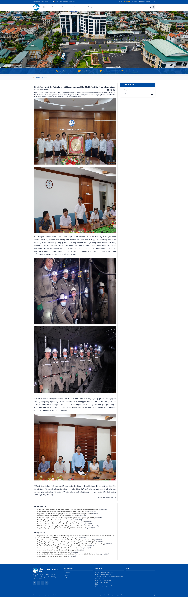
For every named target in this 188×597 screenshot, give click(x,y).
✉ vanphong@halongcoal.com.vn (141, 1)
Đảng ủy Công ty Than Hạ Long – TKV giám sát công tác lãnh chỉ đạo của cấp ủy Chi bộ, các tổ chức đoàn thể (65, 540)
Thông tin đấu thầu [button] (73, 7)
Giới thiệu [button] (50, 7)
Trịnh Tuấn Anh (106, 497)
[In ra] (111, 90)
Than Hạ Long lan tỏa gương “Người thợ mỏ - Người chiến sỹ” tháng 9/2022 (57, 550)
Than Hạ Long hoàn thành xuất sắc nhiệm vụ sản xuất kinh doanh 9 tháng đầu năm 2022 (60, 548)
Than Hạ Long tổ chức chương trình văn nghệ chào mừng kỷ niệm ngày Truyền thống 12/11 (61, 522)
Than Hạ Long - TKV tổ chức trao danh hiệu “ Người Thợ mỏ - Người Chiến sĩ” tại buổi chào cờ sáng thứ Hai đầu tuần (68, 509)
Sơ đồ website (120, 595)
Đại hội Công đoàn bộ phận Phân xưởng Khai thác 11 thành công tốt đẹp (55, 520)
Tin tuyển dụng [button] (88, 7)
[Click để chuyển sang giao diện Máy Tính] (154, 595)
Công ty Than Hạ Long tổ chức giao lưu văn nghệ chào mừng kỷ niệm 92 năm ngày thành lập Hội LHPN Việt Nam (66, 542)
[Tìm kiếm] (154, 2)
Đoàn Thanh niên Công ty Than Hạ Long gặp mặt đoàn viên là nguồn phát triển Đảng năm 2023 (62, 546)
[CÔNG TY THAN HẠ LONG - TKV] (36, 7)
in (46, 583)
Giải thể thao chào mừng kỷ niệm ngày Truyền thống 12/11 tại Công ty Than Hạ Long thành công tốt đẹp (64, 526)
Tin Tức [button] (61, 7)
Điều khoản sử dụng (108, 595)
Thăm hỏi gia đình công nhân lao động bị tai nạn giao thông (52, 556)
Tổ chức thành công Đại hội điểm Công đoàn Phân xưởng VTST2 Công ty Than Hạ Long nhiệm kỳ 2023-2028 (65, 518)
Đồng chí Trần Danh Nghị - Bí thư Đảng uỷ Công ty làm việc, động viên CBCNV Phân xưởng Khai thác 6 (64, 513)
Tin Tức (67, 575)
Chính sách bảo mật (95, 595)
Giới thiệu (67, 572)
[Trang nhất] (43, 7)
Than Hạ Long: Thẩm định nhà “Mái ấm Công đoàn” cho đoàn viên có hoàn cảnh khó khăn (60, 524)
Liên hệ (67, 577)
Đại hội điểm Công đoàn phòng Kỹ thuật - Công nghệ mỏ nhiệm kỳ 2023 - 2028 (57, 515)
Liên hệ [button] (99, 7)
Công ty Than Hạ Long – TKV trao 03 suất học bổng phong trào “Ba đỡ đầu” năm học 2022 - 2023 (62, 511)
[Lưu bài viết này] (114, 90)
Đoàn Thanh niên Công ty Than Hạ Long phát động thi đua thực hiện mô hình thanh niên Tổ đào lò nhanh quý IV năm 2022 (69, 554)
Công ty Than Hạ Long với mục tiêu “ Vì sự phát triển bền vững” (53, 552)
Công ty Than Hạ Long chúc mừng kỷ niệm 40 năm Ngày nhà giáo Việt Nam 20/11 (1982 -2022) (62, 528)
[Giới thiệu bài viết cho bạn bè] (108, 90)
